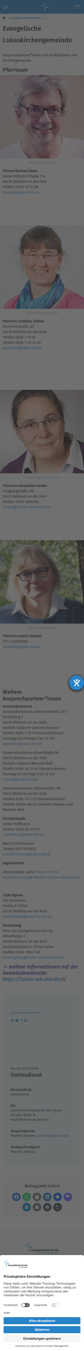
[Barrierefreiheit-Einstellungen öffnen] (76, 683)
